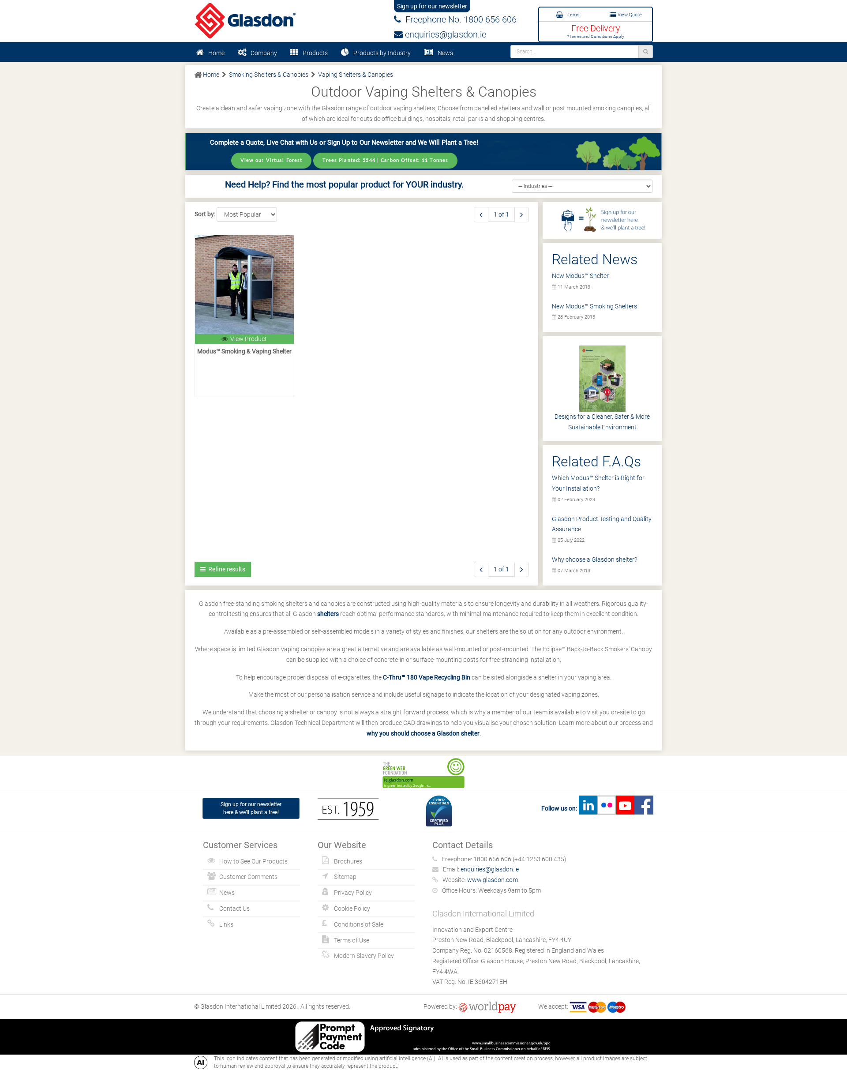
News (445, 52)
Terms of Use (351, 940)
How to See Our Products (253, 861)
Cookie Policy (352, 908)
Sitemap (345, 876)
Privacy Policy (353, 892)
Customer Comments (248, 876)
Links (226, 924)
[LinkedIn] (588, 808)
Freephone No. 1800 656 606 (459, 19)
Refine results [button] (225, 569)
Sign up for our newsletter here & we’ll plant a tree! (251, 808)
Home (216, 52)
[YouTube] (625, 808)
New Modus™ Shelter (580, 275)
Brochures (348, 861)
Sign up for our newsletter (432, 6)
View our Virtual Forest (271, 160)
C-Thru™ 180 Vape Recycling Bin (426, 677)
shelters (328, 613)
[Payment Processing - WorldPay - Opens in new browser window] (487, 1006)
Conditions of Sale (358, 924)
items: (573, 15)
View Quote (629, 15)
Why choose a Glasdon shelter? (594, 559)
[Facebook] (643, 808)
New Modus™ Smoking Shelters (594, 306)
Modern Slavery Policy (364, 955)
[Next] (521, 214)
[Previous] (481, 214)
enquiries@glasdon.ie (444, 34)
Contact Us (234, 908)
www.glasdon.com (492, 879)
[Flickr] (606, 808)
